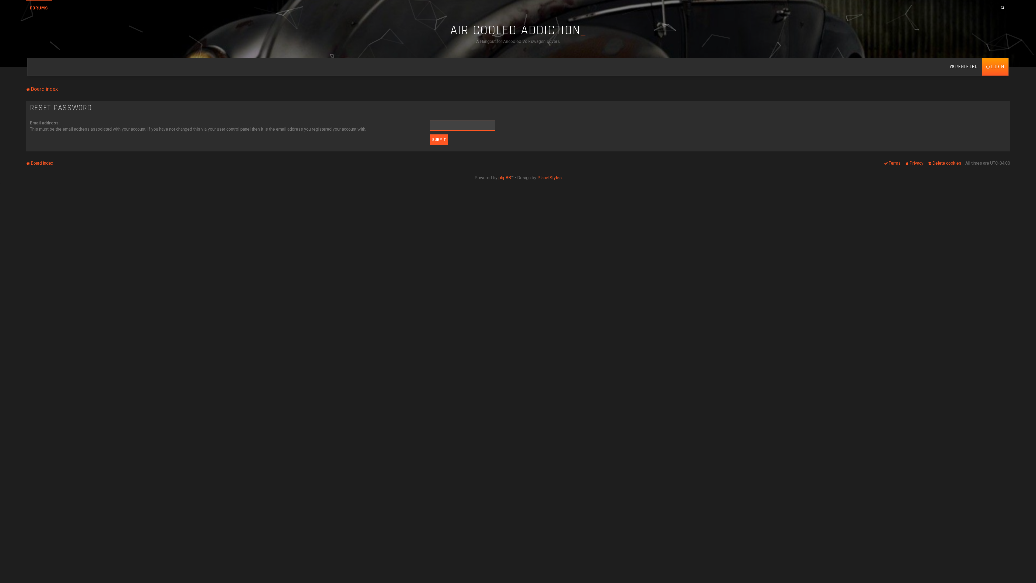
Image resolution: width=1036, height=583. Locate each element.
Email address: (45, 123)
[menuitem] (995, 67)
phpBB (505, 177)
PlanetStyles (549, 177)
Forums (39, 8)
